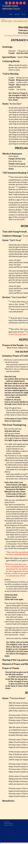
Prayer (23, 14)
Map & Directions (8, 823)
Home (10, 14)
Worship (17, 14)
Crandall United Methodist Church (11, 7)
